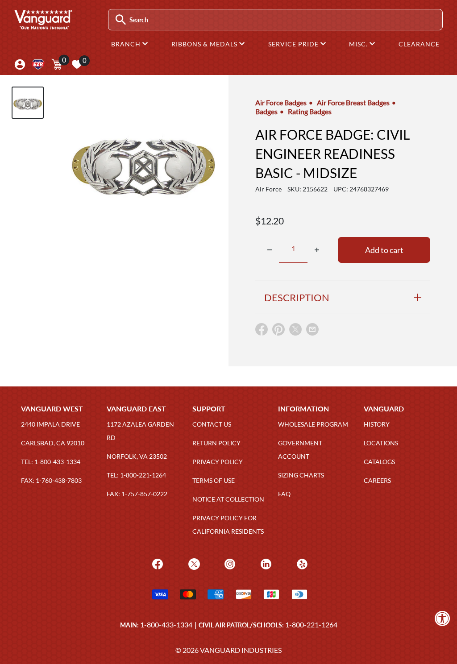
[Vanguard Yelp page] (301, 563)
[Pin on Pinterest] (278, 331)
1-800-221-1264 (311, 624)
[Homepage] (42, 26)
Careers (377, 480)
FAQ (284, 494)
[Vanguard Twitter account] (193, 563)
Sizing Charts (301, 475)
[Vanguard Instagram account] (228, 563)
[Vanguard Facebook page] (156, 563)
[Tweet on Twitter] (295, 331)
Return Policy (216, 443)
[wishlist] (76, 64)
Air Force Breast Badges (353, 102)
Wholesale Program (313, 424)
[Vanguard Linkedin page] (264, 563)
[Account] (19, 64)
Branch (126, 44)
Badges (266, 111)
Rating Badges (310, 111)
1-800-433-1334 (166, 624)
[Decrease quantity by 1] (269, 250)
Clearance (419, 44)
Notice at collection (228, 499)
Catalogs (379, 461)
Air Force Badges (281, 102)
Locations (381, 443)
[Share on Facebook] (261, 331)
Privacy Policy (217, 461)
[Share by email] (312, 329)
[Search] (120, 19)
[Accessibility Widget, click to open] (442, 618)
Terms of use (213, 480)
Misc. (359, 44)
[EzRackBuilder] (38, 64)
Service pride (294, 44)
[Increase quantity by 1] (316, 250)
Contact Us (211, 424)
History (377, 424)
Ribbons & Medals (205, 44)
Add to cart (384, 250)
